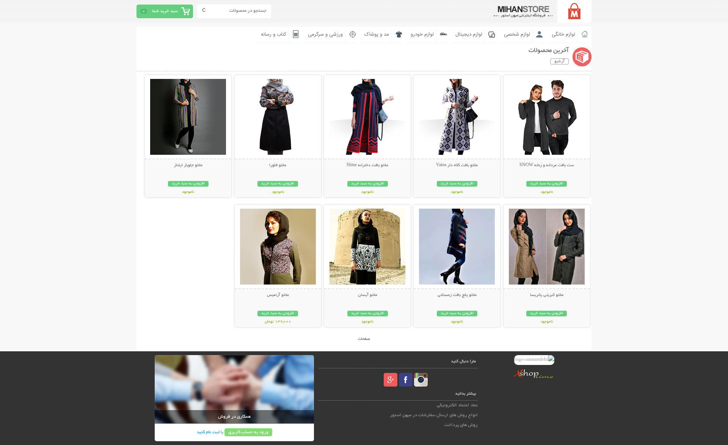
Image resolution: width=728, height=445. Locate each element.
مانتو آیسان (367, 295)
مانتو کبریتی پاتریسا (546, 295)
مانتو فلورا (277, 165)
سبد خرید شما (165, 11)
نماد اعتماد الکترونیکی (457, 405)
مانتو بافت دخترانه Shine (367, 165)
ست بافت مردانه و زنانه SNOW (546, 165)
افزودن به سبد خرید (546, 184)
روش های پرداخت (461, 425)
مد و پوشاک (376, 34)
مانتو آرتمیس (278, 295)
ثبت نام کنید (208, 432)
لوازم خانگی (563, 34)
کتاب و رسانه (273, 34)
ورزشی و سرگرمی (325, 34)
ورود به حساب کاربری (248, 432)
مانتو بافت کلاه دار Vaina (457, 165)
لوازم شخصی (517, 34)
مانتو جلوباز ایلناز (188, 165)
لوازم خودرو (422, 34)
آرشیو (559, 61)
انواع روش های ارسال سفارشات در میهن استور (434, 415)
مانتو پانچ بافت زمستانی (457, 295)
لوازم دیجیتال (468, 34)
